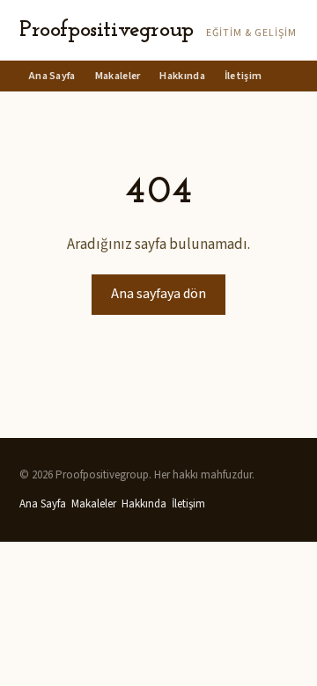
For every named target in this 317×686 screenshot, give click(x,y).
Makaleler (118, 76)
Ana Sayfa (52, 76)
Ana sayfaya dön (158, 293)
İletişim (243, 76)
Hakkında (181, 76)
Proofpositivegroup (106, 30)
